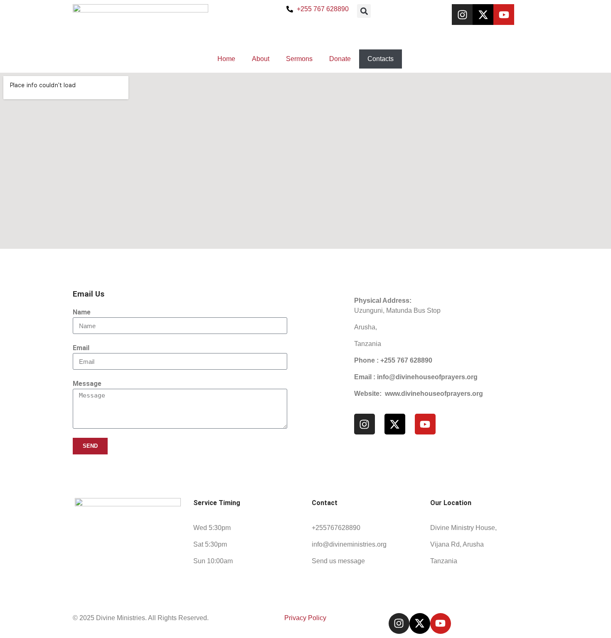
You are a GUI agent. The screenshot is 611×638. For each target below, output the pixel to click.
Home (226, 58)
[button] (364, 11)
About (260, 58)
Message (87, 384)
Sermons (299, 58)
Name (82, 312)
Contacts (380, 58)
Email (81, 348)
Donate (340, 58)
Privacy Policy (305, 617)
